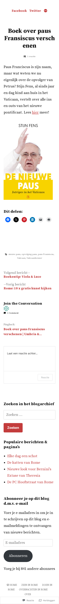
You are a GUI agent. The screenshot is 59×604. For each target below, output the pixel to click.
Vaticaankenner (34, 258)
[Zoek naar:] (29, 415)
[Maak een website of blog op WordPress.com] (8, 585)
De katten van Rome (23, 462)
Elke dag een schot (22, 456)
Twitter (35, 11)
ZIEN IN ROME (29, 585)
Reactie (45, 377)
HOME (13, 585)
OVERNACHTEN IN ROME (33, 589)
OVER (28, 594)
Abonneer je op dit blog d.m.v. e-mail (26, 501)
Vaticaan (21, 258)
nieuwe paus (14, 254)
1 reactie (31, 56)
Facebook (19, 11)
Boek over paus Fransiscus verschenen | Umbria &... (24, 331)
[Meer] (46, 11)
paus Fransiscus (46, 254)
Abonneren (18, 556)
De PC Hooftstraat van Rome (30, 482)
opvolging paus (29, 254)
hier (35, 112)
